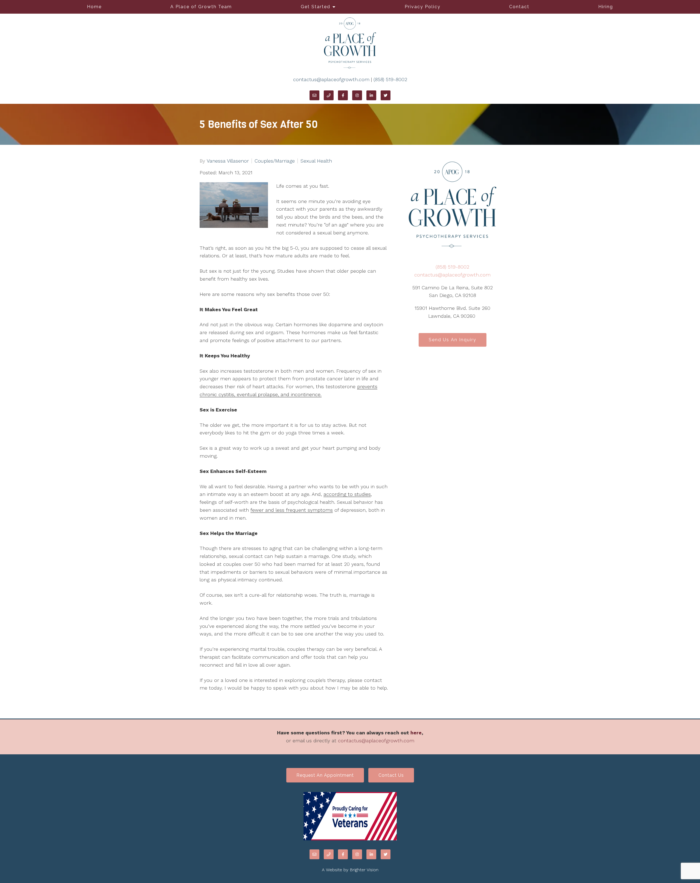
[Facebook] (343, 95)
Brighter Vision (364, 869)
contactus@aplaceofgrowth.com (331, 79)
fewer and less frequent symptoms (291, 510)
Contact (519, 6)
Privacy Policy (423, 6)
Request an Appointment (325, 775)
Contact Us (391, 775)
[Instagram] (357, 95)
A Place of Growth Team (201, 6)
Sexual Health (316, 160)
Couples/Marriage (275, 160)
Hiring (605, 6)
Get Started (315, 6)
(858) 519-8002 (390, 79)
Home (94, 6)
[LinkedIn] (371, 95)
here (416, 732)
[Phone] (329, 95)
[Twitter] (385, 95)
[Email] (314, 95)
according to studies (347, 494)
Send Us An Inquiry (452, 339)
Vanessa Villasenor (228, 160)
